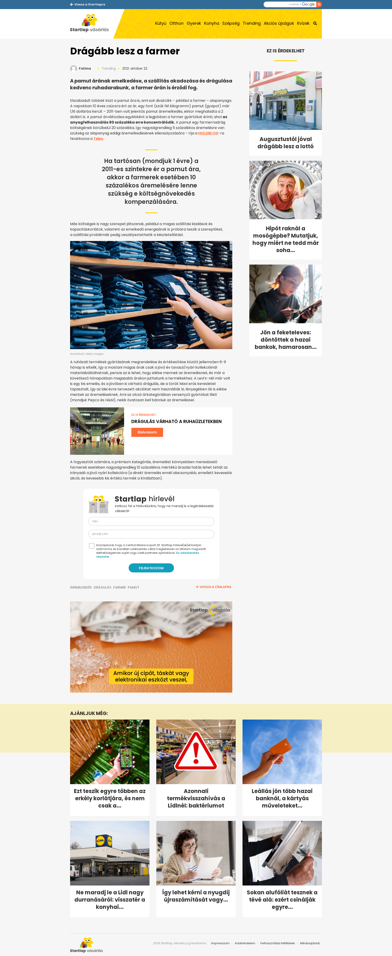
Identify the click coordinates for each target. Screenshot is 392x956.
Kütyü (160, 23)
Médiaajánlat (310, 943)
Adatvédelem (245, 943)
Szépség (231, 23)
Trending (252, 23)
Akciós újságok (279, 23)
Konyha (211, 23)
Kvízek (303, 23)
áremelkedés (81, 587)
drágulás (102, 587)
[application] (151, 647)
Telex (98, 138)
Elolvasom (147, 432)
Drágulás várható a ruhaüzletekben (176, 421)
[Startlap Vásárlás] (91, 24)
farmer (119, 587)
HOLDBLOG (208, 133)
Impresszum (220, 943)
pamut (133, 587)
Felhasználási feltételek (277, 943)
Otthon (176, 23)
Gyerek (194, 23)
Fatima (85, 68)
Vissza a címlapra (215, 587)
